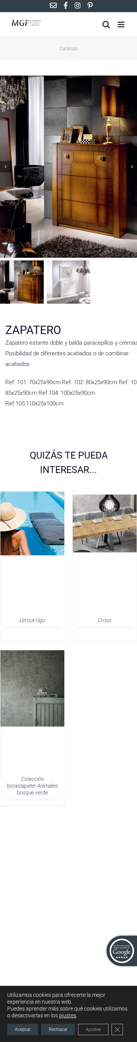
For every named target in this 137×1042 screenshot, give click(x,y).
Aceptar (22, 1029)
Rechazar (58, 1029)
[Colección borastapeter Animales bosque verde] (32, 654)
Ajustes (93, 1029)
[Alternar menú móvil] (122, 24)
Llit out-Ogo (32, 620)
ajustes (67, 1015)
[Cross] (105, 496)
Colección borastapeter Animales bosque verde (32, 786)
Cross (105, 620)
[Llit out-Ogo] (32, 496)
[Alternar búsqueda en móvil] (106, 24)
